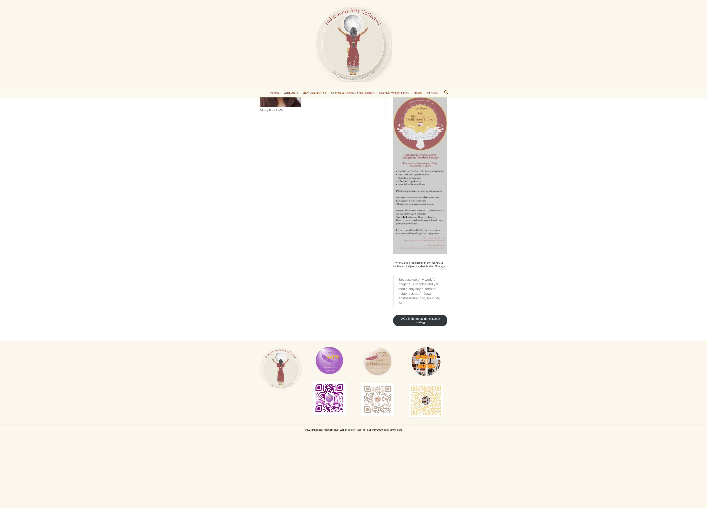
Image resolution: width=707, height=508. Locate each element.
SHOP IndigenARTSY (314, 92)
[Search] (445, 92)
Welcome (274, 92)
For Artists (432, 92)
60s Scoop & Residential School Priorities (352, 92)
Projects (418, 92)
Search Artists (291, 92)
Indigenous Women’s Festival (394, 92)
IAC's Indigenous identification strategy (420, 320)
